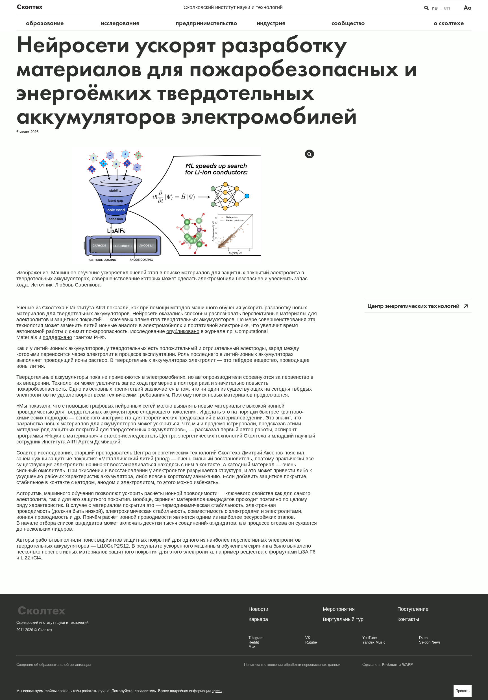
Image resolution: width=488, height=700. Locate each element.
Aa (468, 7)
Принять (463, 691)
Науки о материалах (71, 436)
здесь (217, 691)
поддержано (57, 337)
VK (307, 638)
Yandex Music (373, 642)
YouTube (369, 638)
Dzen (423, 638)
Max (252, 647)
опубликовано (182, 331)
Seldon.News (430, 642)
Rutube (311, 642)
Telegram (256, 638)
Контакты (408, 619)
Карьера (258, 619)
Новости (258, 609)
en (447, 7)
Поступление (412, 609)
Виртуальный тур (343, 619)
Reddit (254, 642)
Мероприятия (339, 609)
